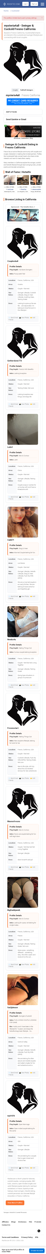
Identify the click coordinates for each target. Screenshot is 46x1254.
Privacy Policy (27, 1237)
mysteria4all (15, 11)
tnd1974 (11, 1116)
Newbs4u (11, 639)
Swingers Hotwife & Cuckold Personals (15, 1212)
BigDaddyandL (13, 910)
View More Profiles (15, 1203)
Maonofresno (13, 821)
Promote (37, 1222)
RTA (36, 1237)
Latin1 (10, 447)
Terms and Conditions (10, 1237)
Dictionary (22, 1222)
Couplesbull (12, 261)
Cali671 (10, 540)
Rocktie (6, 11)
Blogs (13, 1222)
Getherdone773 (14, 361)
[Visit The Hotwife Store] (23, 215)
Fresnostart (13, 728)
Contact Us (6, 1225)
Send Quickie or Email (16, 119)
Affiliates (5, 1222)
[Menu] (42, 4)
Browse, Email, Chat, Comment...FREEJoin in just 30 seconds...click (23, 101)
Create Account (37, 1251)
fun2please (12, 1007)
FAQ (30, 1222)
